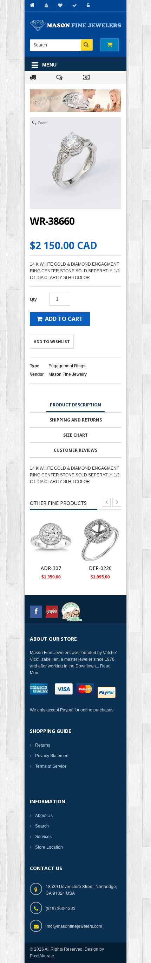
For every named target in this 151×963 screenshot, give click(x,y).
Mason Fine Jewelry (67, 374)
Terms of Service (51, 766)
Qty (33, 299)
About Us (44, 815)
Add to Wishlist (52, 341)
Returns (42, 745)
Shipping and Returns (76, 420)
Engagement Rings (66, 365)
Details (53, 541)
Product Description (75, 405)
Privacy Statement (52, 755)
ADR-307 (51, 568)
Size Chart (75, 435)
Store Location (49, 847)
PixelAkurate (42, 956)
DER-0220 (100, 568)
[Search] (86, 45)
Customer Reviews (75, 450)
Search (42, 826)
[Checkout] (73, 5)
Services (43, 836)
